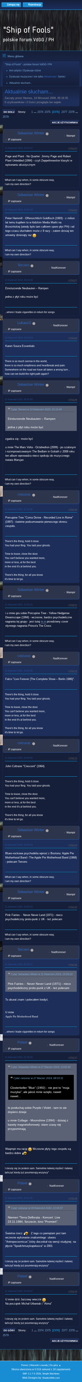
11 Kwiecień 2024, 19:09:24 (19, 906)
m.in (43, 621)
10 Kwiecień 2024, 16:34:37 (19, 148)
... (35, 111)
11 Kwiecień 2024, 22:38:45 (19, 1057)
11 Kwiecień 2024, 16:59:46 (19, 758)
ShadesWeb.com (51, 1378)
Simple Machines (51, 1373)
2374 (40, 111)
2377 (64, 111)
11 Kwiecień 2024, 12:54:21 (19, 604)
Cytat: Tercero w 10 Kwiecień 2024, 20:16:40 (36, 409)
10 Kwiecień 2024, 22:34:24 (19, 337)
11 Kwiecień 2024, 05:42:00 (19, 399)
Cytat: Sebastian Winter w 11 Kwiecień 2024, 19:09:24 (42, 974)
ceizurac (24, 494)
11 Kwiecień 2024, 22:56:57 (19, 1291)
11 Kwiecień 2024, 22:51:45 (19, 1198)
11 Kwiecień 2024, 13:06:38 (19, 670)
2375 (47, 111)
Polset (22, 1042)
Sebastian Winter (30, 133)
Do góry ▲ (55, 1365)
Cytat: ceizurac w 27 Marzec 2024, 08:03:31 (38, 1078)
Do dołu (9, 112)
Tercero (23, 265)
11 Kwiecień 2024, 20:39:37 (19, 964)
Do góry (9, 1330)
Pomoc (24, 1365)
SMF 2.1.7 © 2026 (31, 1373)
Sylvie (61, 76)
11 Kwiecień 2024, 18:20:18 (19, 845)
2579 (6, 116)
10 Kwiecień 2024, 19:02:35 (19, 209)
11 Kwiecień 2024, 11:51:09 (18, 509)
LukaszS (24, 323)
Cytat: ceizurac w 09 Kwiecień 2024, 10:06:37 (37, 1208)
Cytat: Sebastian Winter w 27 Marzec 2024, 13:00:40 (41, 1067)
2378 (71, 111)
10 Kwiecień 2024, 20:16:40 (19, 280)
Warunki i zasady (39, 1365)
